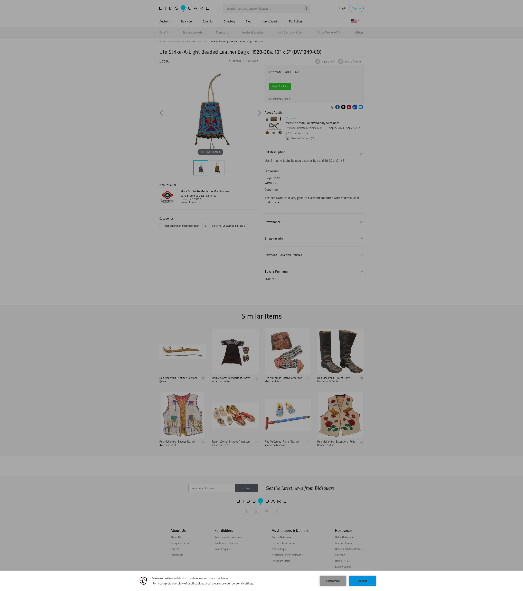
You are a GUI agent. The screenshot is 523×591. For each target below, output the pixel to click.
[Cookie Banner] (261, 581)
